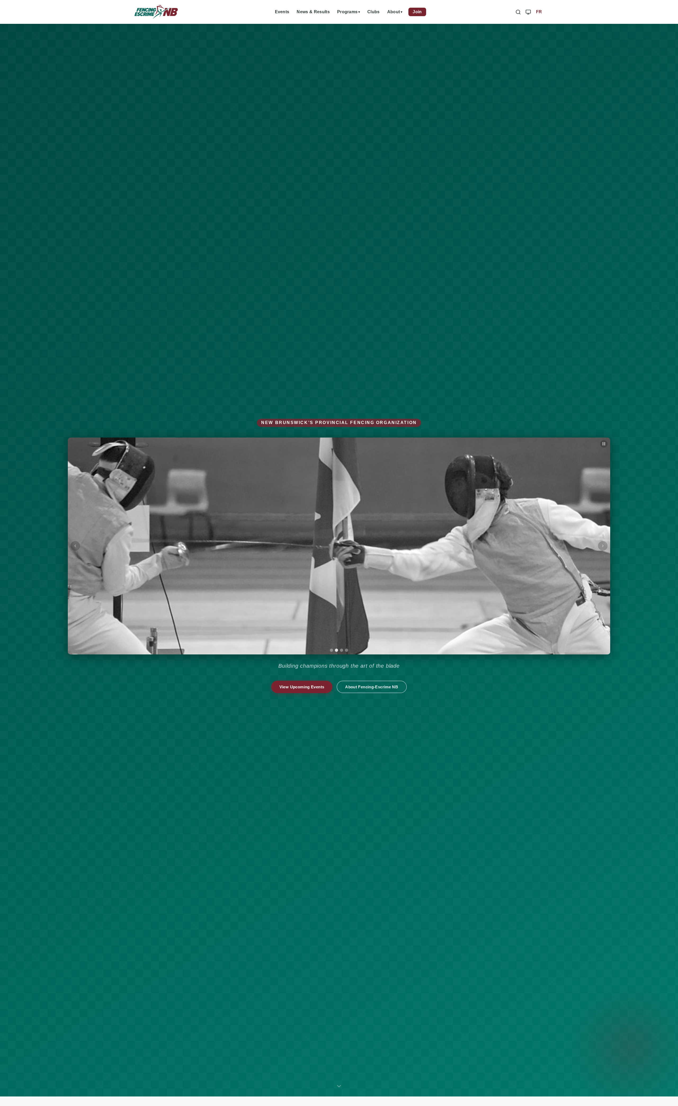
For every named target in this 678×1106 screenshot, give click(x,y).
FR (539, 12)
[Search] (518, 11)
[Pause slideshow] (604, 444)
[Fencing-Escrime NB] (156, 12)
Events (282, 12)
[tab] (331, 650)
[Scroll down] (339, 1087)
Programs (347, 12)
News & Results (313, 12)
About (393, 12)
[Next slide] (603, 546)
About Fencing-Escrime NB (371, 687)
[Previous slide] (75, 546)
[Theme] (528, 11)
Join (417, 12)
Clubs (373, 12)
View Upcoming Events (301, 687)
